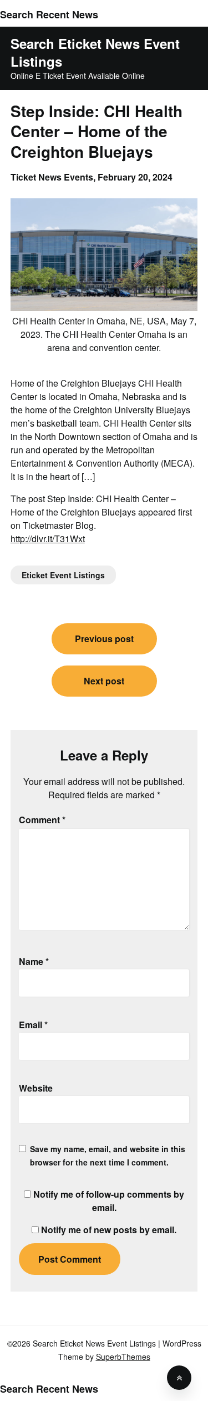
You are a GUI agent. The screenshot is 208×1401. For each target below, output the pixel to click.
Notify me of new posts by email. (108, 1229)
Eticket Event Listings (63, 575)
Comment (42, 819)
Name (34, 961)
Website (36, 1088)
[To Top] (179, 1377)
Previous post (104, 638)
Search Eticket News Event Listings (95, 52)
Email (33, 1024)
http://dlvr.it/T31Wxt (48, 538)
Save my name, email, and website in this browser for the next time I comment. (107, 1155)
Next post (104, 680)
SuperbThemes (123, 1356)
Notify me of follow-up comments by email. (108, 1201)
